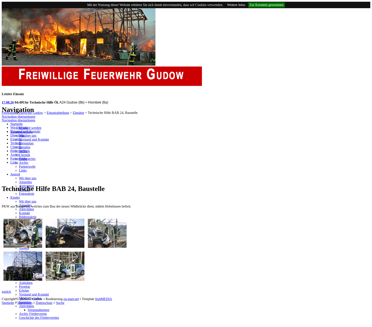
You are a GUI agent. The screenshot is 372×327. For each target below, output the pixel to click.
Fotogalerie (26, 193)
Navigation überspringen (18, 116)
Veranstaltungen (38, 310)
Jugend (15, 174)
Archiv (23, 162)
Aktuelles (25, 182)
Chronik (24, 155)
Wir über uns (27, 135)
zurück (6, 291)
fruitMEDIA (103, 299)
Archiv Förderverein (33, 314)
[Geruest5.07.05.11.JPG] (65, 279)
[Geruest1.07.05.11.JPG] (22, 246)
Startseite (16, 124)
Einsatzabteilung (58, 113)
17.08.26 (8, 102)
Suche (60, 303)
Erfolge (24, 290)
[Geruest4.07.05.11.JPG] (22, 279)
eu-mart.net (71, 299)
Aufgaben (26, 283)
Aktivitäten (26, 209)
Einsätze (78, 113)
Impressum (24, 303)
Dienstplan (26, 143)
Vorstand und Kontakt (34, 139)
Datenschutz (44, 303)
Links (23, 170)
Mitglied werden (30, 128)
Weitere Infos (236, 5)
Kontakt (24, 213)
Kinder (15, 197)
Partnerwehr (27, 166)
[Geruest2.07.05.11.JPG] (65, 246)
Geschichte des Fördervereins (39, 317)
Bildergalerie (27, 217)
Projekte (24, 286)
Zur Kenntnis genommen (267, 5)
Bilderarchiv (27, 159)
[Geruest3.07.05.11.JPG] (107, 246)
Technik (15, 143)
